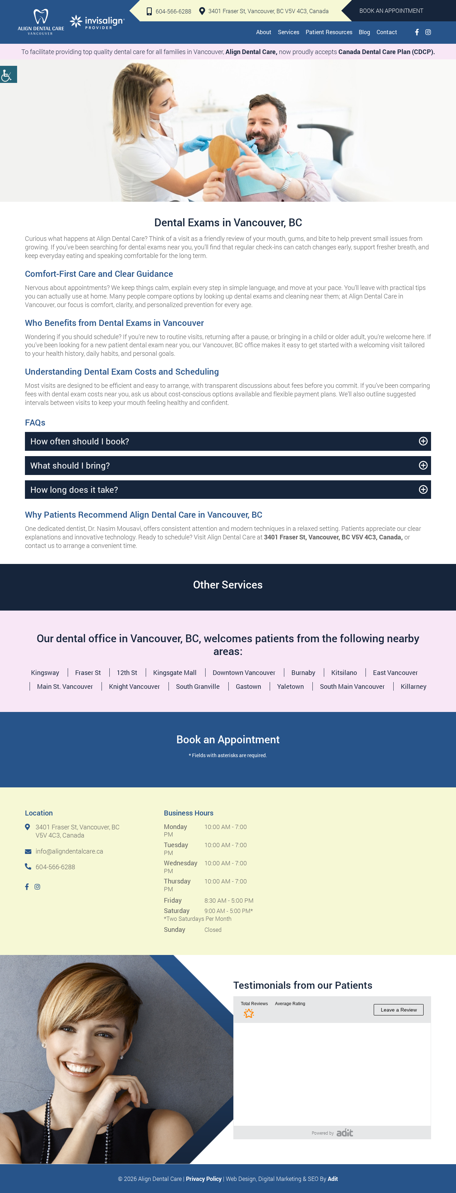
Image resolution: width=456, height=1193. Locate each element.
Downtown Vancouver (244, 672)
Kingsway (45, 672)
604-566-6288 (173, 11)
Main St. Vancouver (65, 686)
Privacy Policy (204, 1178)
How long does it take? (74, 489)
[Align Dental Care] (41, 22)
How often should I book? (79, 441)
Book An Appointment (391, 10)
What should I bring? (70, 465)
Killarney (413, 686)
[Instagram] (428, 32)
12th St (127, 672)
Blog (364, 32)
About (263, 32)
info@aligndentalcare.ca (69, 851)
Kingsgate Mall (175, 672)
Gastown (248, 686)
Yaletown (290, 686)
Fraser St (88, 672)
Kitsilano (344, 672)
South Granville (198, 686)
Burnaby (303, 672)
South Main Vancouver (352, 686)
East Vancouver (395, 672)
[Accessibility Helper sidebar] (8, 74)
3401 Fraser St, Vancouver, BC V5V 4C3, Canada (268, 11)
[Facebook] (417, 32)
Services (288, 32)
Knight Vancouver (134, 686)
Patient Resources (329, 32)
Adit (333, 1178)
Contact (387, 32)
